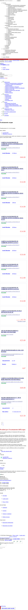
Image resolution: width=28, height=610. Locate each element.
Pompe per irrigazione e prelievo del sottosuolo (17, 10)
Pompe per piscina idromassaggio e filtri (16, 30)
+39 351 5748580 (8, 61)
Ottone (9, 40)
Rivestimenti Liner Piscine (13, 28)
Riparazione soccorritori (10, 51)
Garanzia (4, 510)
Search (18, 0)
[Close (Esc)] (0, 547)
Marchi (4, 54)
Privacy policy (15, 535)
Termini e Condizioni (7, 513)
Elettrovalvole (11, 18)
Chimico (9, 31)
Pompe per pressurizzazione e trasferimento (17, 5)
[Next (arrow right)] (1, 548)
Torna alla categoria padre (6, 451)
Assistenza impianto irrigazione (11, 52)
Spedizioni (5, 507)
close (5, 59)
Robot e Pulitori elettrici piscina (14, 32)
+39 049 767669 (15, 60)
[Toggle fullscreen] (3, 547)
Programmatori (11, 17)
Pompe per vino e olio (12, 12)
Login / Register (6, 57)
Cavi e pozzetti (11, 19)
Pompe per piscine (11, 14)
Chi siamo (5, 495)
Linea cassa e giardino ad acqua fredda (16, 26)
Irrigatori (9, 20)
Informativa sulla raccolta (8, 608)
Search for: (2, 0)
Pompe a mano (11, 13)
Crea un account (6, 64)
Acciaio (9, 41)
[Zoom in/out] (4, 547)
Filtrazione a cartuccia (12, 24)
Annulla (1, 468)
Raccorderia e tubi (11, 21)
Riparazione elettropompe (10, 50)
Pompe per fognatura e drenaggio (14, 8)
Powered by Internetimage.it (5, 537)
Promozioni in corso (7, 53)
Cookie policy (5, 498)
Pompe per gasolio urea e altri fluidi (15, 11)
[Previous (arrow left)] (0, 548)
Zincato (9, 43)
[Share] (1, 547)
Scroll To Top (3, 606)
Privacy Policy (6, 501)
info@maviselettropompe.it (5, 480)
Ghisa (9, 44)
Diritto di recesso (6, 516)
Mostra (2, 467)
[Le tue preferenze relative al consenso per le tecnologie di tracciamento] (1, 457)
